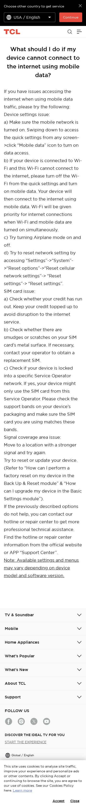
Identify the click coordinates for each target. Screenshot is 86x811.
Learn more (22, 790)
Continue (70, 17)
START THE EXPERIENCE (25, 742)
